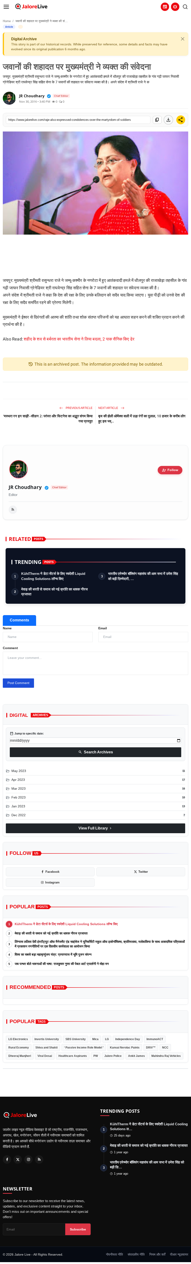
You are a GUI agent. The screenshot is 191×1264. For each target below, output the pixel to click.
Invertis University (46, 1039)
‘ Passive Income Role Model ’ (83, 1047)
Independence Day (127, 1039)
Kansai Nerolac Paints (125, 1047)
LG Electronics (18, 1039)
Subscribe (78, 1229)
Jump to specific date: (27, 733)
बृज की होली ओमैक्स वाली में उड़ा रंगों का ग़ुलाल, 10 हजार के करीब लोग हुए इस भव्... (141, 418)
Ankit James (136, 1056)
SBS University (75, 1039)
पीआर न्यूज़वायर (179, 1254)
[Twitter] (18, 1159)
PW (95, 1056)
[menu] (6, 6)
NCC (165, 1047)
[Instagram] (28, 1159)
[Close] (182, 39)
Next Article (108, 408)
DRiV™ (151, 1047)
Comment (10, 648)
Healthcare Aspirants (72, 1056)
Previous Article (78, 408)
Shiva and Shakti (46, 1047)
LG (107, 1039)
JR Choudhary (25, 487)
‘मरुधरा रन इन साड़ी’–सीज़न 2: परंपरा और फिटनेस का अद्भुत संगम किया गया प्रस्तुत (47, 418)
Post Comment (18, 683)
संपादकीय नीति (136, 1254)
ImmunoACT (155, 1039)
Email (102, 628)
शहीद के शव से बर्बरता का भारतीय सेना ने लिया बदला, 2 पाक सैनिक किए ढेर (79, 339)
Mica (95, 1039)
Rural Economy (18, 1047)
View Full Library (95, 828)
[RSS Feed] (13, 510)
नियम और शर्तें (157, 1254)
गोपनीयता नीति (114, 1254)
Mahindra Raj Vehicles (166, 1056)
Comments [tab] (19, 620)
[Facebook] (7, 1159)
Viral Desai (45, 1056)
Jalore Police (113, 1056)
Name (7, 628)
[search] (185, 7)
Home (7, 21)
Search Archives (95, 752)
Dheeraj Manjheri (19, 1056)
